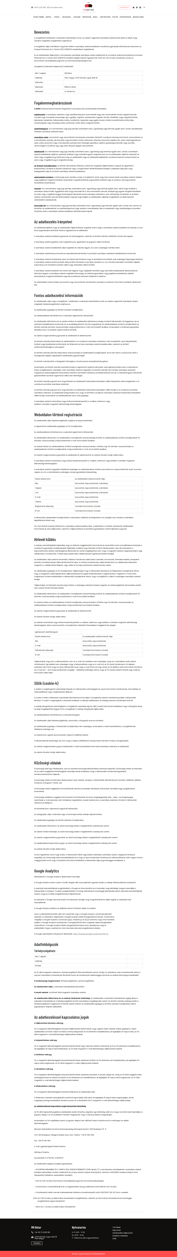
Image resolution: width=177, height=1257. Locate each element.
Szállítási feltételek (120, 1236)
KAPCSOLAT (124, 7)
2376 (37, 1237)
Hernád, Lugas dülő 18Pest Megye (46, 1238)
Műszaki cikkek (138, 17)
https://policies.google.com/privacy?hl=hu (90, 934)
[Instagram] (140, 7)
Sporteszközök (125, 17)
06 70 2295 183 (44, 1232)
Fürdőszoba (86, 17)
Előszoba (76, 17)
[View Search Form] (144, 7)
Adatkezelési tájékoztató (122, 1233)
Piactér (115, 17)
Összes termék (38, 17)
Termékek (116, 1227)
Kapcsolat (116, 1230)
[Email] (133, 7)
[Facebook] (137, 7)
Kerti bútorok (105, 17)
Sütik (114, 1238)
